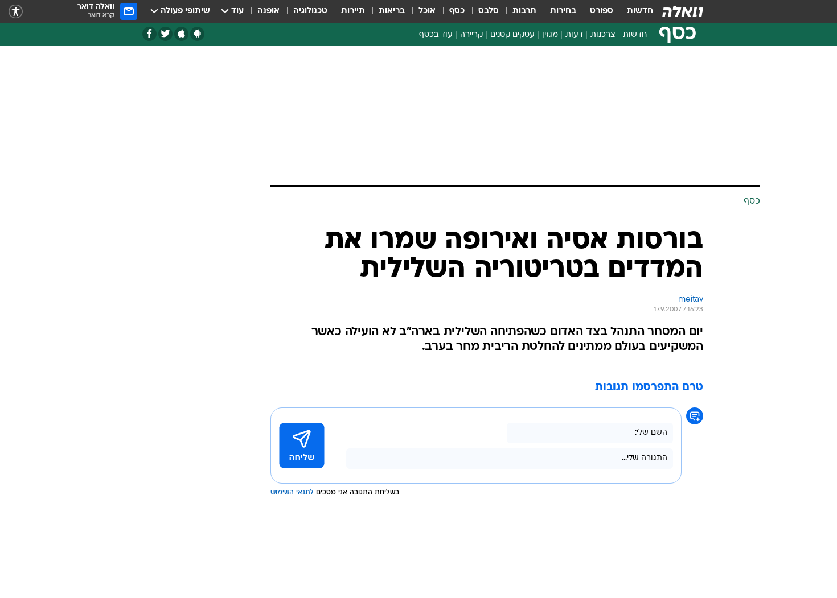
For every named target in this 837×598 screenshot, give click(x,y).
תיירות (353, 11)
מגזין (550, 35)
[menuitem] (633, 11)
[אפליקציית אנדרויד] (197, 34)
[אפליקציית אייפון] (181, 34)
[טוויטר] (165, 34)
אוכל (427, 11)
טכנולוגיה (310, 11)
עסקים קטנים (512, 35)
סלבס (488, 11)
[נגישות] (16, 12)
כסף (457, 11)
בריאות (392, 11)
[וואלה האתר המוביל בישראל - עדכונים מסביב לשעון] (682, 11)
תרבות (524, 11)
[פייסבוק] (149, 34)
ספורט (601, 11)
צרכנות (603, 35)
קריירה (471, 35)
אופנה (268, 11)
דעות (574, 35)
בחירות (563, 11)
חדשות (640, 11)
